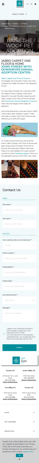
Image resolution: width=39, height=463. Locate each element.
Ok (19, 455)
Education (9, 431)
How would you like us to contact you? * (16, 240)
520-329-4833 (10, 380)
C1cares (24, 24)
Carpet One (5, 24)
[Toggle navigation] (3, 4)
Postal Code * (7, 281)
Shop (7, 413)
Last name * (6, 218)
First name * (6, 204)
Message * (6, 308)
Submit (19, 347)
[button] (28, 4)
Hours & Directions (10, 382)
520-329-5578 (29, 378)
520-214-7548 (29, 397)
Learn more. (28, 452)
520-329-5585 (10, 397)
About (15, 24)
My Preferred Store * (9, 295)
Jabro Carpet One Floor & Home (14, 78)
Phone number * (8, 253)
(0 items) (35, 4)
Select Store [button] (18, 14)
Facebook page (21, 153)
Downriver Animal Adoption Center (20, 101)
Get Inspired (10, 422)
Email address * (8, 267)
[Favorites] (31, 4)
